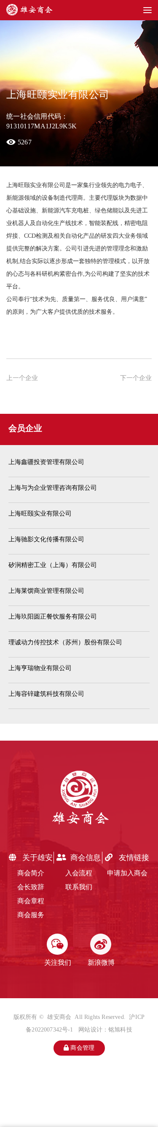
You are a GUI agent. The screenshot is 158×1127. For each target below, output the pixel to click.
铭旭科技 (120, 1030)
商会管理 (81, 1048)
